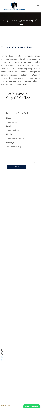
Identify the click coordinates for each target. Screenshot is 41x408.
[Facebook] (9, 388)
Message (10, 142)
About (3, 302)
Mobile (9, 134)
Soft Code (5, 405)
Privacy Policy (7, 314)
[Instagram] (5, 388)
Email (8, 126)
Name (8, 118)
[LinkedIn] (2, 388)
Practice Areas (7, 306)
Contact (4, 310)
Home (3, 297)
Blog (3, 318)
